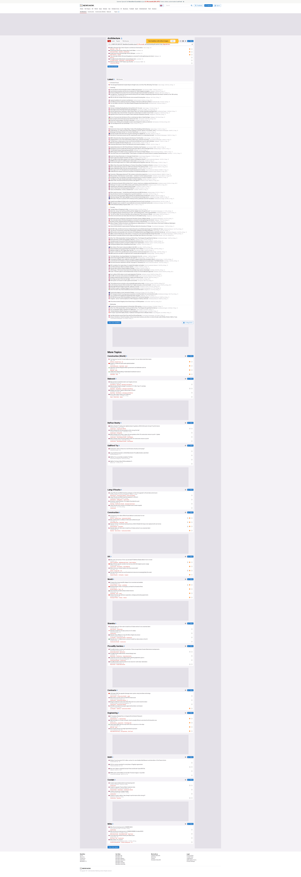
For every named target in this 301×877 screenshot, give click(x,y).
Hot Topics (87, 9)
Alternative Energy (114, 834)
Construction (91, 11)
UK (92, 9)
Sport (136, 9)
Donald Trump (118, 361)
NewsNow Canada (120, 862)
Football (131, 9)
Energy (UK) (116, 570)
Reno (120, 589)
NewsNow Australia (120, 864)
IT (127, 700)
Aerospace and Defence (127, 384)
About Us (82, 857)
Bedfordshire (120, 499)
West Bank (121, 366)
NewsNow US (119, 857)
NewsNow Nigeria (120, 858)
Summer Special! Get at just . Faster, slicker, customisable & (149, 1)
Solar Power (130, 834)
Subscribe (82, 860)
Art (119, 49)
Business (125, 9)
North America (113, 54)
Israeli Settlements (114, 366)
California (119, 708)
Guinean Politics (113, 585)
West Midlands (126, 566)
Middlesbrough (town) (123, 562)
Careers (153, 858)
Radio (111, 397)
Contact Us (82, 858)
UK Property (120, 526)
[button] (125, 41)
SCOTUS (112, 361)
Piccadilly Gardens (114, 60)
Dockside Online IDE (156, 860)
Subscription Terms (191, 860)
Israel (126, 366)
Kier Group (112, 838)
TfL (131, 842)
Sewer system (113, 696)
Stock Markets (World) (121, 437)
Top (109, 41)
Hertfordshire (113, 499)
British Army (116, 397)
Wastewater (120, 789)
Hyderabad (112, 374)
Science (154, 9)
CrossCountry (113, 566)
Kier (116, 838)
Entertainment (143, 9)
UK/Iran (111, 570)
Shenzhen (112, 49)
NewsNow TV (83, 861)
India (116, 370)
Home (81, 9)
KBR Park (112, 727)
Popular (118, 41)
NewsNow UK (119, 855)
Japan (128, 696)
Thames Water (113, 789)
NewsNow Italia (119, 861)
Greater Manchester (129, 60)
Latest (113, 41)
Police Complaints (114, 562)
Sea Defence (113, 384)
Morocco (112, 57)
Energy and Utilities (131, 495)
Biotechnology (122, 718)
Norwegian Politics (114, 597)
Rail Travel (130, 731)
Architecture (83, 11)
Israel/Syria (112, 593)
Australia (121, 51)
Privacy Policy (190, 855)
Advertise (153, 857)
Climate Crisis (115, 9)
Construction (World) (100, 11)
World (96, 9)
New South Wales (114, 51)
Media (121, 397)
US (122, 361)
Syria (117, 593)
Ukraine (105, 9)
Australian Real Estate (130, 503)
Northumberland (113, 526)
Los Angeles (113, 637)
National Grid (113, 495)
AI (121, 9)
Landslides (124, 585)
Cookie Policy (190, 857)
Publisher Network (155, 855)
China (117, 49)
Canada (119, 54)
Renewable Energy (123, 834)
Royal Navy (112, 388)
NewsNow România (120, 860)
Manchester (121, 60)
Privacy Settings (191, 861)
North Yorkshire (132, 562)
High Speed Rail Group (115, 731)
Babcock (109, 11)
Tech (149, 9)
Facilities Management (115, 842)
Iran (109, 9)
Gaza (100, 9)
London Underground (125, 842)
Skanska (112, 530)
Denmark (119, 384)
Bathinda (112, 370)
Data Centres (118, 530)
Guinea (119, 585)
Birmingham (119, 566)
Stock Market (130, 437)
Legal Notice (190, 858)
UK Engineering (113, 718)
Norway (120, 597)
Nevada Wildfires (114, 589)
